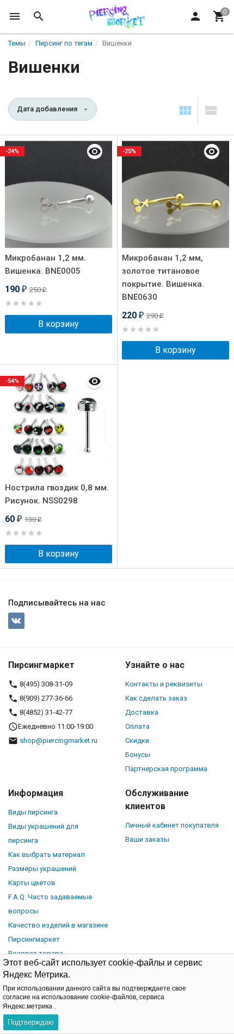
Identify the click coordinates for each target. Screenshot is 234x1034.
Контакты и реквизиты (163, 684)
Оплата (137, 726)
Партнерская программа (166, 769)
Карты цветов (32, 883)
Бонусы (137, 755)
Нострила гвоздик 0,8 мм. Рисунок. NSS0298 (57, 494)
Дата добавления (47, 109)
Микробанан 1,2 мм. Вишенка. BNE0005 (45, 264)
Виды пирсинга (33, 812)
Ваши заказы (147, 839)
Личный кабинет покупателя (172, 825)
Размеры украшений (42, 869)
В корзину (58, 324)
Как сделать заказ (156, 698)
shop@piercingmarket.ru (58, 740)
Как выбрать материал (46, 854)
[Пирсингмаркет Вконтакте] (16, 621)
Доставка (141, 712)
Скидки (137, 740)
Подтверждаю (31, 1022)
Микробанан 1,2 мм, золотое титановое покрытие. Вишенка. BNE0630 (163, 277)
